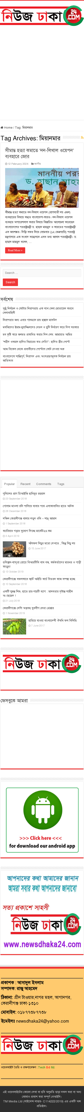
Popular (9, 484)
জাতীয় (37, 163)
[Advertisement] (42, 73)
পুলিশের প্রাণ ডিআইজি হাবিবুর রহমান (24, 494)
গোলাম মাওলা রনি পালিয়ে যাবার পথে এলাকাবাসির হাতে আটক (38, 506)
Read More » (15, 250)
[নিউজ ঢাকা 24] (42, 15)
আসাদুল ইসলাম (31, 982)
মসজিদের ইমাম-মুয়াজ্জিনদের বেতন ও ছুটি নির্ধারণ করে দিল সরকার (41, 327)
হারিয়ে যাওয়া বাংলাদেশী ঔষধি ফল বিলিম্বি (52, 621)
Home (8, 128)
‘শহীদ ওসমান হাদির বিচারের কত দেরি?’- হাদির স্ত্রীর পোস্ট (36, 342)
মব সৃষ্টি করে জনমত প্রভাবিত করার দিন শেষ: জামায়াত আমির (37, 334)
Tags (60, 484)
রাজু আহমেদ (27, 988)
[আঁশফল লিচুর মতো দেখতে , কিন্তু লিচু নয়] (14, 549)
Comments (43, 484)
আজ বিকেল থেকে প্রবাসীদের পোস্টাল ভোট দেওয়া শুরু (33, 349)
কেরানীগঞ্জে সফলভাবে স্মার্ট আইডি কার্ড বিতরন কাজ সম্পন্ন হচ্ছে (39, 579)
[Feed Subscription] (82, 138)
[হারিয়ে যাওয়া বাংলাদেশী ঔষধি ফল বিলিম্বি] (14, 626)
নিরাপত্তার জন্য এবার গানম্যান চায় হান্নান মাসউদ (30, 320)
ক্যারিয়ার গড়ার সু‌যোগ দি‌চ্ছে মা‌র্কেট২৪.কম (27, 531)
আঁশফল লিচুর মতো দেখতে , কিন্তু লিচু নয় (51, 543)
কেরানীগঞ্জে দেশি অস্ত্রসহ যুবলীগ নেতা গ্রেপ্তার (28, 608)
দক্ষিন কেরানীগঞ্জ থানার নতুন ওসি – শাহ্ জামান (29, 518)
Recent (25, 484)
